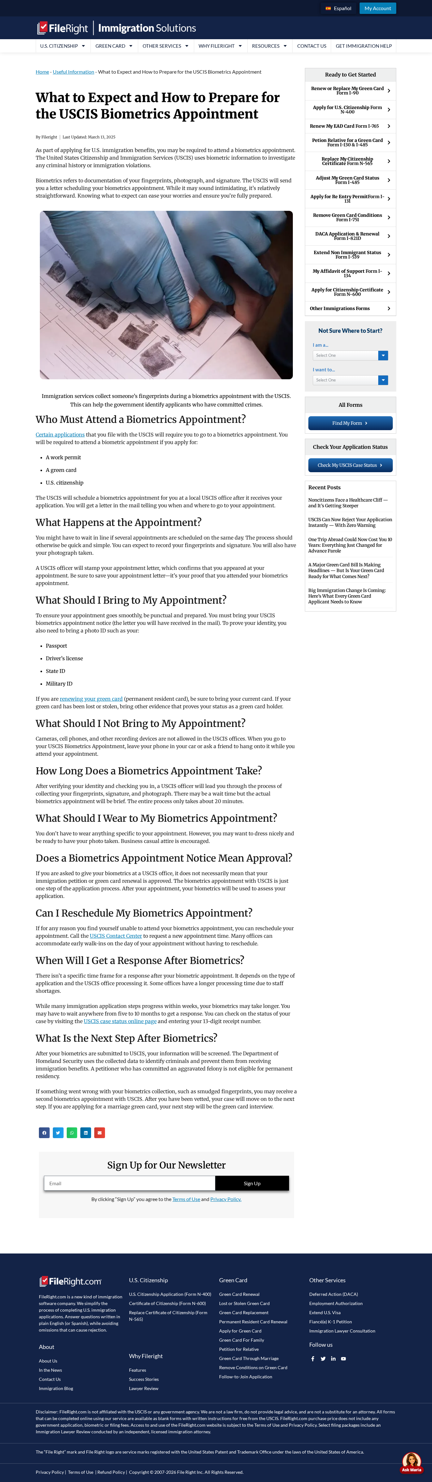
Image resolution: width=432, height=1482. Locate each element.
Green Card (110, 46)
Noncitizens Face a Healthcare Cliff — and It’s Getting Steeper (348, 503)
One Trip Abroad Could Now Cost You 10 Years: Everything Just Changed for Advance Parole (350, 545)
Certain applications (60, 434)
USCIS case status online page (120, 1021)
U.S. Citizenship (59, 46)
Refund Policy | (112, 1472)
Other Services (162, 46)
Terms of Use (186, 1199)
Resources (266, 46)
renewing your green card (91, 699)
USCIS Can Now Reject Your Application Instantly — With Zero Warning (350, 522)
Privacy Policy (303, 1425)
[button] (44, 1132)
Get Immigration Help (364, 46)
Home (42, 72)
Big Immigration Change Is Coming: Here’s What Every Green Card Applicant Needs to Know (347, 596)
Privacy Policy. (225, 1199)
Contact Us (311, 46)
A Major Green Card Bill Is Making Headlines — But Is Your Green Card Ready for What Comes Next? (346, 570)
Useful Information (73, 72)
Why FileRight (217, 46)
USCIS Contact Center (116, 936)
